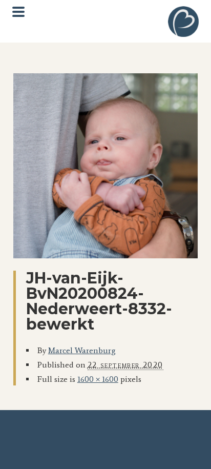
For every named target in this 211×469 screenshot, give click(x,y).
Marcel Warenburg (82, 350)
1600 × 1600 (97, 379)
